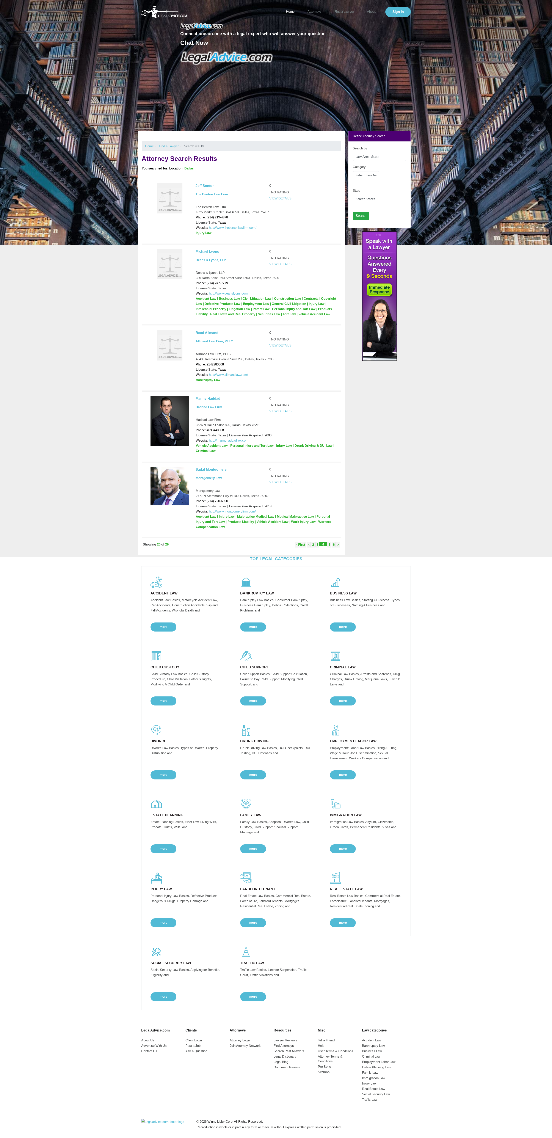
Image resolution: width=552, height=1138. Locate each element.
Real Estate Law (373, 1089)
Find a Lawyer (344, 11)
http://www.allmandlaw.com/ (228, 374)
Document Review (287, 1067)
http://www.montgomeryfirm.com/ (232, 511)
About (371, 11)
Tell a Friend (326, 1040)
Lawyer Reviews (285, 1040)
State (356, 190)
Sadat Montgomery (211, 469)
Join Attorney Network (245, 1045)
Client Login (193, 1040)
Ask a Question (196, 1051)
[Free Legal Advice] (227, 58)
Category (359, 167)
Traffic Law (369, 1099)
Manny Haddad (208, 398)
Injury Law (369, 1083)
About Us (147, 1040)
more (163, 627)
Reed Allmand (207, 333)
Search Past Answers (289, 1051)
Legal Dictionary (285, 1056)
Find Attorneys (284, 1045)
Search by (360, 148)
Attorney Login (240, 1040)
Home (290, 11)
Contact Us (149, 1051)
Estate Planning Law (376, 1067)
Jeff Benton (205, 186)
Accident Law (371, 1040)
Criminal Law (371, 1056)
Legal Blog (281, 1062)
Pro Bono (324, 1066)
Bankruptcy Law (373, 1045)
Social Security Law (376, 1094)
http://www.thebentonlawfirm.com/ (232, 227)
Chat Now (194, 42)
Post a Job (193, 1045)
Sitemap (323, 1072)
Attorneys (314, 11)
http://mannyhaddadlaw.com (228, 440)
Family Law (370, 1072)
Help (321, 1045)
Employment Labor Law (378, 1062)
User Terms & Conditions (335, 1051)
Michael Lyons (207, 251)
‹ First (300, 544)
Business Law (372, 1051)
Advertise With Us (154, 1045)
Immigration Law (373, 1078)
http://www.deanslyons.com (228, 293)
